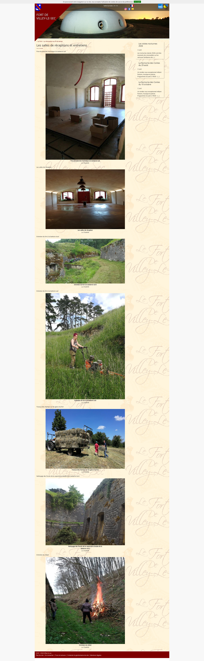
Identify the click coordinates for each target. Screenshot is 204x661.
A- (117, 6)
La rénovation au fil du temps (53, 41)
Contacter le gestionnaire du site (78, 655)
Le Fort (40, 41)
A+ (114, 6)
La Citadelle (40, 48)
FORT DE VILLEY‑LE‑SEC (45, 16)
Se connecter (49, 655)
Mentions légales (95, 655)
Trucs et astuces (60, 655)
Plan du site (39, 655)
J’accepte (137, 2)
